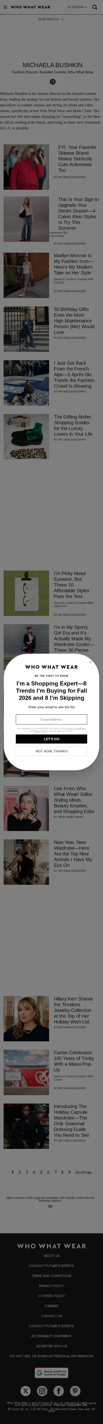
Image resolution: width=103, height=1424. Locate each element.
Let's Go (51, 739)
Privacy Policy (41, 731)
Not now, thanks (52, 751)
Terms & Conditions (76, 728)
